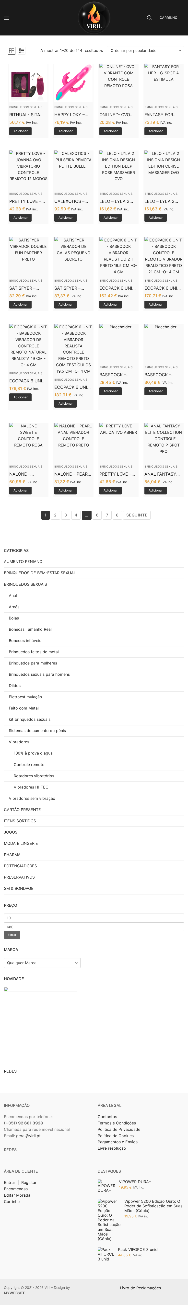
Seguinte (136, 515)
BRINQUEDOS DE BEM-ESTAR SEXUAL (40, 572)
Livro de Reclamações (141, 1287)
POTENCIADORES (20, 865)
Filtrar (12, 935)
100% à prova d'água (33, 753)
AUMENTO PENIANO (23, 561)
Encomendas (16, 1188)
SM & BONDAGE (19, 888)
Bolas (14, 618)
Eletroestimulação (25, 696)
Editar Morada (17, 1195)
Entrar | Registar (21, 1182)
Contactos (107, 1116)
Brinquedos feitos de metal (34, 651)
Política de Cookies (116, 1135)
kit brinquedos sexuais (29, 719)
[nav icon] (6, 18)
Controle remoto (29, 764)
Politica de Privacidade (119, 1129)
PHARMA (12, 854)
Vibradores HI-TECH (32, 787)
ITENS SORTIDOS (20, 820)
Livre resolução (112, 1148)
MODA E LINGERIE (21, 843)
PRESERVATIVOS (19, 877)
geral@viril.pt (28, 1135)
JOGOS (10, 832)
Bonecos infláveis (25, 640)
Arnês (14, 606)
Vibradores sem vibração (32, 798)
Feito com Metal (24, 708)
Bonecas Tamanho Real (30, 629)
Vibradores (19, 741)
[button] (20, 131)
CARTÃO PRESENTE (22, 809)
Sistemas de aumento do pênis (37, 730)
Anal (13, 595)
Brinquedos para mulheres (33, 663)
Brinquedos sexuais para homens (39, 674)
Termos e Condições (117, 1123)
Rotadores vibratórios (34, 775)
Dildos (15, 685)
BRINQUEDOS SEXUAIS (25, 107)
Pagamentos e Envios (118, 1141)
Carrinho (12, 1201)
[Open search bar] (149, 17)
